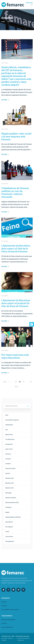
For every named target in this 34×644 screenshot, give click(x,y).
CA (27, 3)
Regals (7, 512)
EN (29, 3)
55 (16, 382)
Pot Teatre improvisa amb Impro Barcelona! (15, 356)
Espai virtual (9, 449)
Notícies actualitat (10, 497)
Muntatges (8, 493)
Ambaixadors (9, 425)
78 (31, 382)
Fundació (8, 463)
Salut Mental (9, 522)
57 (24, 382)
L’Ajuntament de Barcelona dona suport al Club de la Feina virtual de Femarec (15, 248)
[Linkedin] (18, 590)
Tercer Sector (9, 536)
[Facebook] (8, 590)
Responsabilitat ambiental (13, 517)
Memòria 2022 (9, 478)
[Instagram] (23, 590)
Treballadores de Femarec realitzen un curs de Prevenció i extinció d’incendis (15, 192)
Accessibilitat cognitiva (12, 420)
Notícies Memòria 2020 (12, 502)
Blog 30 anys (9, 434)
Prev (5, 382)
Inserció (7, 473)
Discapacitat (9, 444)
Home (3, 21)
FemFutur (8, 454)
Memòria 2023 (9, 483)
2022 (6, 415)
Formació (8, 459)
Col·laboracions (9, 439)
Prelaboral (8, 507)
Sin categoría (9, 526)
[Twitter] (3, 590)
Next (16, 386)
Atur (6, 429)
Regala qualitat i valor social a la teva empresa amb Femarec (16, 136)
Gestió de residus (10, 468)
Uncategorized (9, 541)
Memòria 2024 (9, 488)
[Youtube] (13, 590)
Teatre (7, 531)
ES (32, 3)
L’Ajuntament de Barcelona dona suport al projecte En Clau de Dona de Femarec (15, 303)
